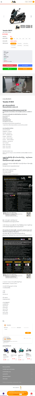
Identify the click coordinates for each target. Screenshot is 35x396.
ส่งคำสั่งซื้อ (26, 65)
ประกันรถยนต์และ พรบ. (7, 371)
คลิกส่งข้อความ (9, 133)
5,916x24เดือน (25, 43)
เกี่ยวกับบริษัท (5, 378)
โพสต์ (28, 332)
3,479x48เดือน (13, 47)
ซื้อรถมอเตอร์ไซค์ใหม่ (6, 367)
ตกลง (20, 394)
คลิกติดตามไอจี (9, 136)
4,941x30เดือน (13, 45)
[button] (31, 16)
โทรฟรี (26, 68)
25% (26, 38)
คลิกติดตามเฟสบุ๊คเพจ (10, 139)
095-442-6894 (8, 146)
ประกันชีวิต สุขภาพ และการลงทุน (8, 369)
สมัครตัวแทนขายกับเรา (7, 376)
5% (14, 38)
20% (23, 38)
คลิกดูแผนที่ (10, 131)
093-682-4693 (8, 147)
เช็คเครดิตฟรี (10, 65)
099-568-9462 (8, 144)
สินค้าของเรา (6, 327)
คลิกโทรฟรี (6, 142)
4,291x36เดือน (19, 45)
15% (20, 38)
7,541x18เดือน (19, 43)
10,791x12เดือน (13, 43)
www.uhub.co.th (10, 141)
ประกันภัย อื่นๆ (5, 374)
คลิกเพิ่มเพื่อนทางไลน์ (9, 134)
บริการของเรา (19, 327)
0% (11, 38)
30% (29, 38)
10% (17, 38)
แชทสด (10, 68)
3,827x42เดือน (26, 45)
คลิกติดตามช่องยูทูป (9, 138)
